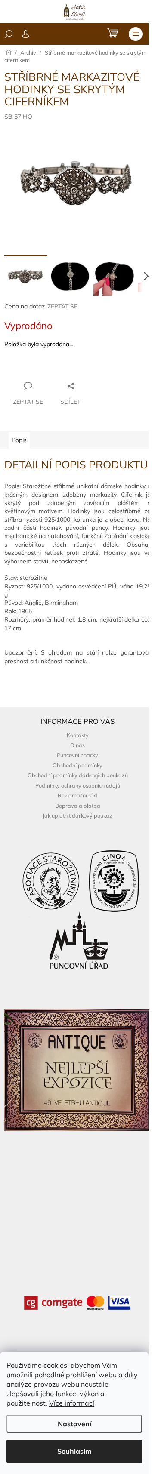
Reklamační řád (77, 795)
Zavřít (51, 369)
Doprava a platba (77, 805)
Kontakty (78, 735)
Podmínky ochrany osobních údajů (77, 785)
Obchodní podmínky (77, 765)
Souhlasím (74, 1451)
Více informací (71, 1403)
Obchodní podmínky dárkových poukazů (78, 775)
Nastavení (74, 1423)
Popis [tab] (19, 440)
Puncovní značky (77, 754)
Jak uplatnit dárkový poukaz (77, 815)
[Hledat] (8, 34)
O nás (77, 745)
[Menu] (135, 34)
